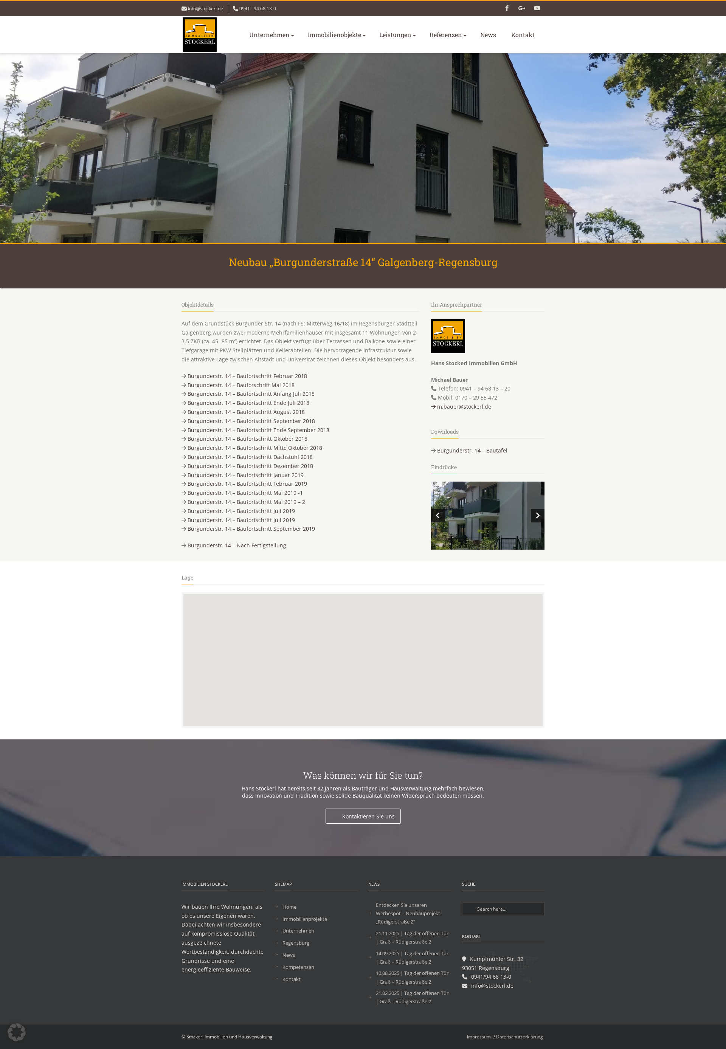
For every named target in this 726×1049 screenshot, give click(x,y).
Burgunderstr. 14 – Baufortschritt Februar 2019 (247, 483)
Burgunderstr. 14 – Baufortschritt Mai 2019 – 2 (246, 501)
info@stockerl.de (205, 8)
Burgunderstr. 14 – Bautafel (472, 450)
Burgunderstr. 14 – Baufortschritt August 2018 (246, 411)
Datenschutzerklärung (519, 1037)
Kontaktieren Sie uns (368, 816)
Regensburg (295, 942)
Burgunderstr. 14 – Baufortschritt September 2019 (251, 528)
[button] (16, 1032)
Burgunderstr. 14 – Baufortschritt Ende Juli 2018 (248, 402)
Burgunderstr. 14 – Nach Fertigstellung (237, 545)
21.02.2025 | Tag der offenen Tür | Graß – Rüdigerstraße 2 (412, 997)
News (488, 35)
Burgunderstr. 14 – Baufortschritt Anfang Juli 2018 (251, 393)
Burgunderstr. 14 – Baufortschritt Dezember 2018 (250, 465)
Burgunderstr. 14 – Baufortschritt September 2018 (251, 421)
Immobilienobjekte (334, 35)
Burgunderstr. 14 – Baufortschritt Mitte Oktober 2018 (255, 447)
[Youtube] (536, 8)
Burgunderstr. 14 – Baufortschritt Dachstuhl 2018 (250, 456)
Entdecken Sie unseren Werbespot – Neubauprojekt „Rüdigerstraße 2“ (408, 913)
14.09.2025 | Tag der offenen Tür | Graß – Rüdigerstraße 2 (412, 957)
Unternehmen (269, 35)
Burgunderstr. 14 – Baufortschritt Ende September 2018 (258, 430)
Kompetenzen (298, 967)
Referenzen (446, 35)
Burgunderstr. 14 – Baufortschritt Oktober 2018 (247, 438)
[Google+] (521, 8)
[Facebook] (506, 8)
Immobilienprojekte (304, 919)
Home (289, 906)
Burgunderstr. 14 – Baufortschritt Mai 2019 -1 (245, 492)
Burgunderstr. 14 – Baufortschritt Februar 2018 (247, 376)
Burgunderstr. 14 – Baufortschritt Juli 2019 (241, 510)
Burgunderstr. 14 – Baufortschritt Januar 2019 (246, 475)
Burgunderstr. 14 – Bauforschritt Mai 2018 (241, 385)
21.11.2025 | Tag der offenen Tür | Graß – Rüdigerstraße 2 (412, 937)
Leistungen (395, 35)
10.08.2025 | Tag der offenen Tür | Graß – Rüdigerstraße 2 (412, 977)
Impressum (479, 1037)
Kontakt (523, 35)
